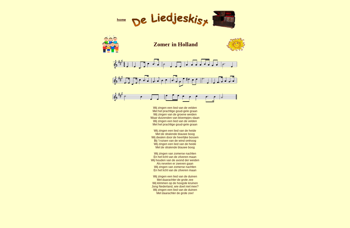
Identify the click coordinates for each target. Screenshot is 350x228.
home (121, 19)
